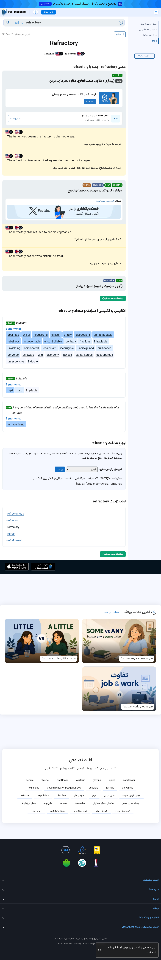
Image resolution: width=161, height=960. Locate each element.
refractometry (15, 513)
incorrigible (67, 348)
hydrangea (33, 788)
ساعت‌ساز (80, 803)
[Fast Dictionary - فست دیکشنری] (14, 12)
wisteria (80, 780)
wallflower (62, 780)
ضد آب (63, 803)
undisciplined (86, 348)
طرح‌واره (48, 803)
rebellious (14, 341)
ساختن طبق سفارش (103, 803)
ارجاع (154, 41)
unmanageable (103, 334)
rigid (10, 390)
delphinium (43, 796)
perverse (13, 354)
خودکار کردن (101, 811)
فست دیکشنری (71, 938)
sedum (29, 780)
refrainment (14, 540)
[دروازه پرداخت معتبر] (97, 850)
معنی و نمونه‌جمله (148, 24)
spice (112, 780)
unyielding (14, 348)
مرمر (94, 796)
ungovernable (32, 341)
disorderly (53, 354)
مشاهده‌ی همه (111, 612)
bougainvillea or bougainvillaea (64, 788)
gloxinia (97, 780)
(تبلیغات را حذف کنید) (105, 201)
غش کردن (109, 796)
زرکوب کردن (36, 811)
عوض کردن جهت (131, 796)
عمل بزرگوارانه (29, 803)
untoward (28, 354)
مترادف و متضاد (149, 35)
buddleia (93, 788)
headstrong (40, 334)
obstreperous (104, 354)
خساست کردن (123, 811)
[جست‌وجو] (8, 22)
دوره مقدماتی (80, 811)
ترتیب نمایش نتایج (142, 56)
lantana (110, 788)
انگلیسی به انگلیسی (148, 29)
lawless (67, 354)
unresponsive (16, 361)
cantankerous (84, 354)
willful (26, 334)
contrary (71, 341)
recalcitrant (49, 348)
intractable (100, 341)
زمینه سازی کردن (130, 803)
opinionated (31, 348)
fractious (85, 341)
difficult (55, 334)
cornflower (129, 780)
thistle (45, 780)
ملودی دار (79, 796)
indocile (33, 361)
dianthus (61, 796)
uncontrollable (53, 341)
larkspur (24, 796)
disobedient (82, 334)
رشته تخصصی (57, 811)
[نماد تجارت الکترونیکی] (82, 850)
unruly (68, 334)
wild (40, 354)
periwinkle (127, 788)
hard (19, 390)
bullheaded (104, 348)
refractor (12, 520)
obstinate (13, 334)
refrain (11, 533)
